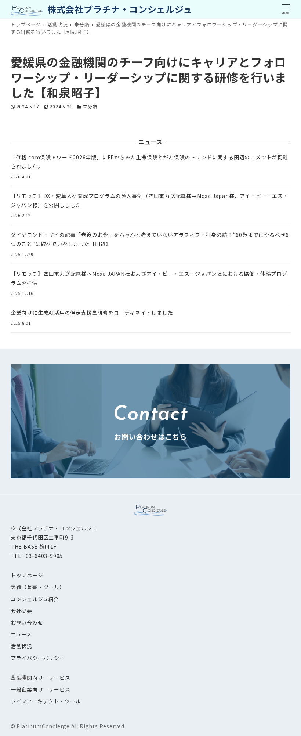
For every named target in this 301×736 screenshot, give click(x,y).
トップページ (27, 575)
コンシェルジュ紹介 (35, 599)
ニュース (21, 634)
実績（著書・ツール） (38, 587)
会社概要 (21, 610)
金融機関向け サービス (40, 677)
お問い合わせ (27, 622)
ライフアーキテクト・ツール (46, 701)
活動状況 (21, 646)
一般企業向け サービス (40, 689)
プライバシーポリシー (38, 657)
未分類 (90, 106)
